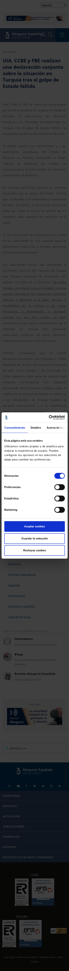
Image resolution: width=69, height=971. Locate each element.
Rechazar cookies (34, 550)
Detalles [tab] (35, 427)
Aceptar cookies (34, 526)
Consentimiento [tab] (14, 427)
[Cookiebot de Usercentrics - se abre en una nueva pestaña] (49, 417)
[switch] (59, 487)
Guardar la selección (34, 538)
